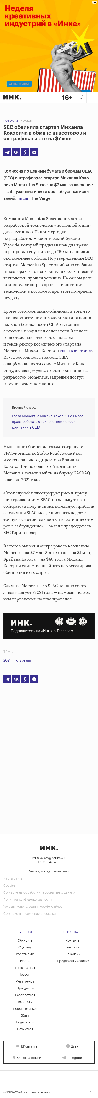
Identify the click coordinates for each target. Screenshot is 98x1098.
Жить (25, 1015)
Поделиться (25, 1022)
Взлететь (25, 1002)
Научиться (25, 1029)
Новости (10, 121)
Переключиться (25, 1008)
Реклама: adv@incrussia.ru (49, 858)
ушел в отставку (75, 351)
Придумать (25, 988)
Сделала (25, 947)
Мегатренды (25, 981)
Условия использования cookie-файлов (32, 906)
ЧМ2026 (25, 961)
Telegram (74, 1058)
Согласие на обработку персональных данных (39, 892)
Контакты (73, 940)
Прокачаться (25, 968)
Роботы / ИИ (25, 954)
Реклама (73, 947)
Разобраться (25, 995)
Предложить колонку (73, 961)
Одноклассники (28, 1058)
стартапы (24, 660)
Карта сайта (13, 878)
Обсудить (25, 940)
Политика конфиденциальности (27, 899)
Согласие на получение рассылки (29, 913)
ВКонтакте (28, 1046)
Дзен (74, 1046)
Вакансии (73, 954)
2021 (7, 660)
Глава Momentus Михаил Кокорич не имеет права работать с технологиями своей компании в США (47, 421)
